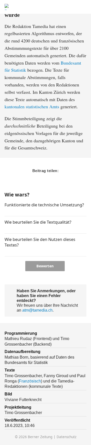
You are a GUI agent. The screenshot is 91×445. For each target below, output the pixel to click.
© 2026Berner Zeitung (33, 437)
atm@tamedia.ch (37, 310)
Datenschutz (66, 437)
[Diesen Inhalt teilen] (83, 7)
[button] (7, 211)
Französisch (30, 381)
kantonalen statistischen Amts (32, 106)
